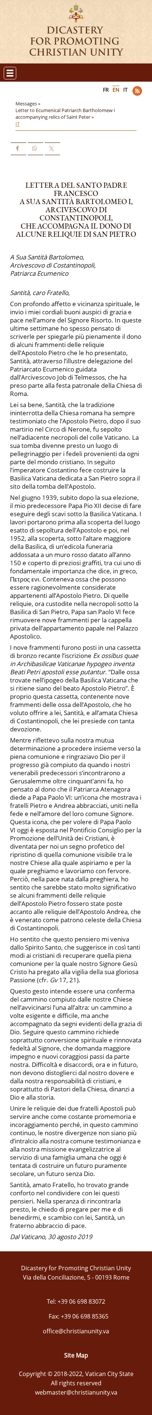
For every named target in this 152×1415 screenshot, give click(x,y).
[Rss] (137, 91)
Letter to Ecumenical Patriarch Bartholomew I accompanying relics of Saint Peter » (65, 113)
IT (125, 89)
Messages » (28, 103)
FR (106, 89)
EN (116, 89)
